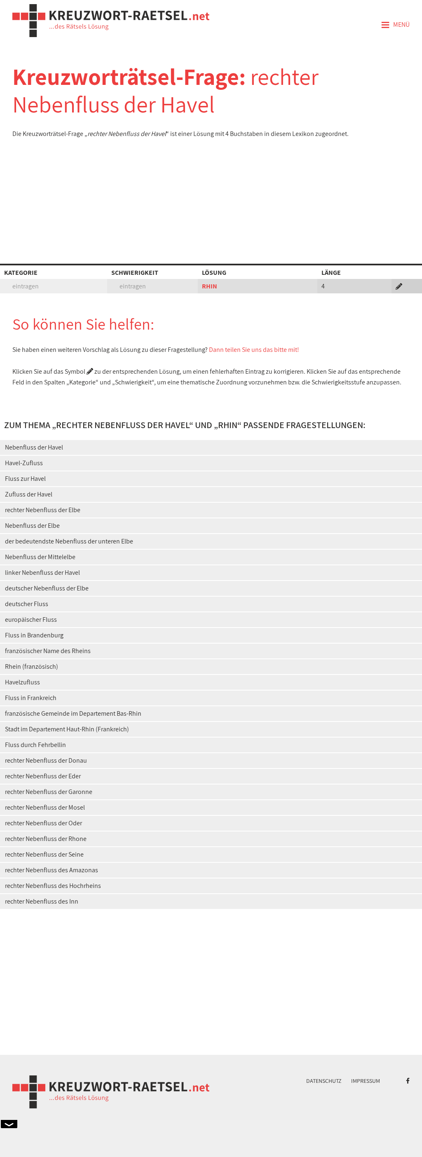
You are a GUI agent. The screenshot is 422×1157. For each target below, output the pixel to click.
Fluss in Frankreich (30, 697)
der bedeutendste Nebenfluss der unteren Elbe (69, 541)
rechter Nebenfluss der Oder (43, 823)
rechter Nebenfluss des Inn (41, 901)
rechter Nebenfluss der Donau (46, 760)
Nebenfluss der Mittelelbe (40, 557)
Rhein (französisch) (31, 666)
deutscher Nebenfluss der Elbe (47, 588)
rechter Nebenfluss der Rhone (46, 838)
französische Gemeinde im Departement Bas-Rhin (73, 713)
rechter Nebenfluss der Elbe (42, 510)
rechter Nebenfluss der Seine (44, 854)
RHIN (209, 286)
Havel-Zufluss (24, 463)
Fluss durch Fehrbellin (35, 744)
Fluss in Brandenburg (34, 635)
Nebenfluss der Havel (34, 447)
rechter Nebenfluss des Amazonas (51, 870)
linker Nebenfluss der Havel (42, 572)
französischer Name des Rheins (48, 650)
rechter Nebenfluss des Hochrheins (53, 885)
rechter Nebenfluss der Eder (43, 776)
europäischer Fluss (31, 619)
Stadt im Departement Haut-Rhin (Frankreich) (67, 729)
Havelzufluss (22, 682)
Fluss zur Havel (25, 478)
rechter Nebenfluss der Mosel (45, 807)
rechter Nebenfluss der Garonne (48, 791)
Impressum (365, 1080)
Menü (395, 25)
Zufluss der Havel (28, 494)
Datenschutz (324, 1080)
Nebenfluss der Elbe (32, 525)
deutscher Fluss (26, 604)
